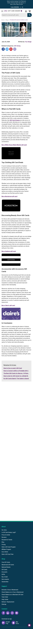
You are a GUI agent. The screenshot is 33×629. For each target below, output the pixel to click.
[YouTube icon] (16, 613)
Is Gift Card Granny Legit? (9, 532)
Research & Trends (7, 539)
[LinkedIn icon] (8, 613)
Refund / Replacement (8, 602)
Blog (7, 20)
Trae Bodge (28, 41)
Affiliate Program (6, 549)
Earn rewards (5, 579)
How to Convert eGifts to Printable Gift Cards (17, 371)
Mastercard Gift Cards (8, 564)
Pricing (4, 544)
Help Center (5, 599)
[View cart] (30, 11)
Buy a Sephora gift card (9, 251)
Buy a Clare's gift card (8, 305)
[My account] (26, 11)
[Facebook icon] (3, 613)
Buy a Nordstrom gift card (9, 196)
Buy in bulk (5, 577)
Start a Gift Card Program (9, 547)
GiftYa (3, 574)
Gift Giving (17, 46)
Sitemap (4, 604)
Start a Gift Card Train (7, 554)
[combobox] (14, 15)
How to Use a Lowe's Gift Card (13, 368)
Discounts (4, 572)
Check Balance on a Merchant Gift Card (12, 594)
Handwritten (5, 581)
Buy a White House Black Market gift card (14, 145)
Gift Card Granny (15, 120)
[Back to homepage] (14, 11)
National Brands (6, 567)
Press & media (6, 535)
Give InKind (5, 552)
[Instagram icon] (12, 613)
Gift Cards (4, 569)
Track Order (5, 597)
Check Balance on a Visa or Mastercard (12, 592)
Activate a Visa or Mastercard (10, 589)
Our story (4, 530)
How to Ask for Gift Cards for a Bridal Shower (17, 376)
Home (2, 20)
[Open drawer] (2, 11)
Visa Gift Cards (6, 562)
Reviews (4, 537)
